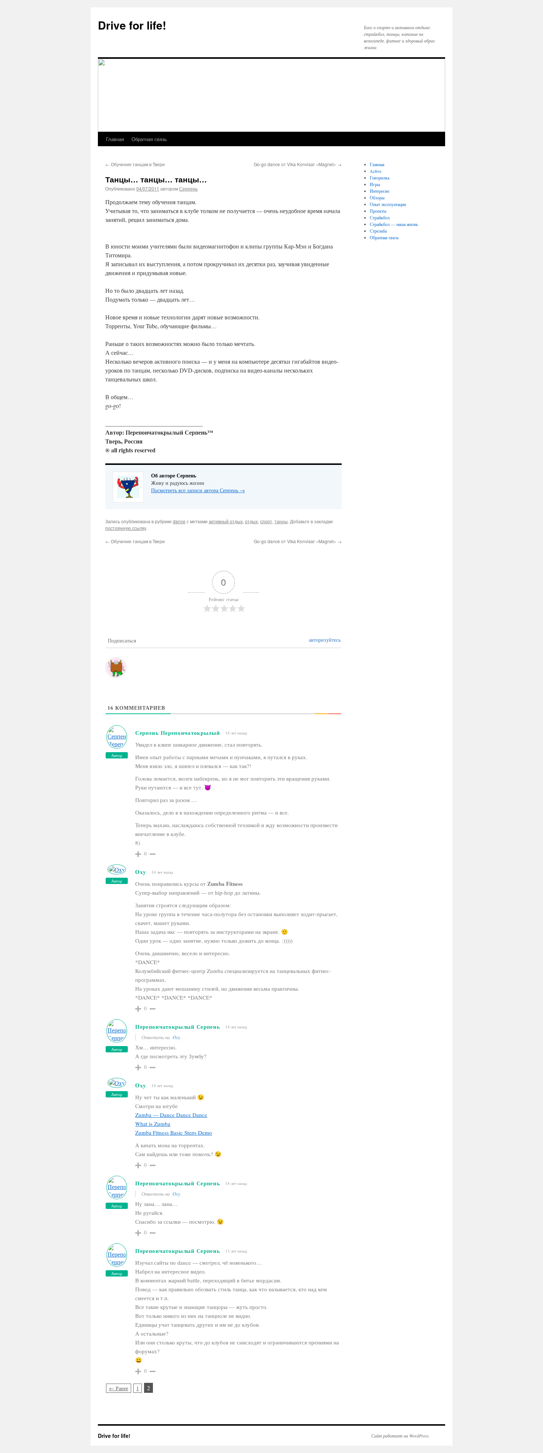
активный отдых (226, 521)
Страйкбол (380, 217)
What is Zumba (152, 1123)
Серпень (188, 188)
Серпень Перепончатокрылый (177, 733)
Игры (375, 184)
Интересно (379, 191)
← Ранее (118, 1388)
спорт (266, 521)
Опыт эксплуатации (388, 204)
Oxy (140, 872)
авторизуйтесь (325, 639)
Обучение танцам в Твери (135, 164)
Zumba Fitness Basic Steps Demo (173, 1132)
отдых (251, 521)
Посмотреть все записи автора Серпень (198, 490)
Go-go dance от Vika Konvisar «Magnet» (298, 164)
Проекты (378, 211)
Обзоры (377, 198)
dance (179, 521)
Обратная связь (149, 139)
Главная (115, 139)
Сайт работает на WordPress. (400, 1436)
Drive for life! (132, 25)
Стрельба (378, 231)
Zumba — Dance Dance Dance (171, 1114)
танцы (281, 521)
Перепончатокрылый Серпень (177, 1026)
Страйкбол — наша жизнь (394, 224)
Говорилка (379, 178)
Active (375, 171)
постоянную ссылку (125, 528)
